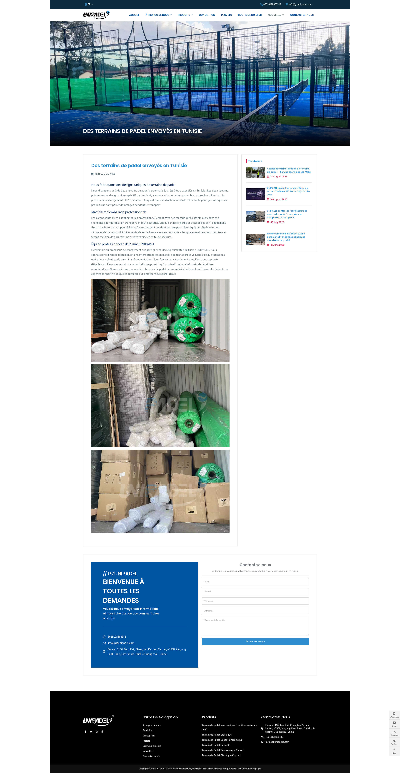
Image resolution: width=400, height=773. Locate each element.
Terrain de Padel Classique (217, 734)
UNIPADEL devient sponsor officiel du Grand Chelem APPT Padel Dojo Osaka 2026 (288, 191)
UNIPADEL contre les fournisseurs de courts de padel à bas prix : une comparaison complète (287, 214)
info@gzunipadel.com (300, 4)
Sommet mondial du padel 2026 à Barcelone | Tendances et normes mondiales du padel (286, 237)
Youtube (91, 731)
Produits (184, 15)
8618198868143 (117, 637)
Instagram (96, 731)
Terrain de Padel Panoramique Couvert (223, 750)
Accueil (134, 15)
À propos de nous (157, 15)
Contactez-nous (302, 15)
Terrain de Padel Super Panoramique (222, 740)
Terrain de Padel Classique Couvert (221, 755)
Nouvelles (274, 15)
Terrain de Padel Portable (216, 745)
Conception (207, 15)
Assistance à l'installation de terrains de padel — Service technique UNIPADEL (289, 170)
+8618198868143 (272, 4)
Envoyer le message (255, 641)
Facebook (85, 731)
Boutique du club (250, 15)
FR (89, 4)
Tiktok (102, 731)
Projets (226, 15)
